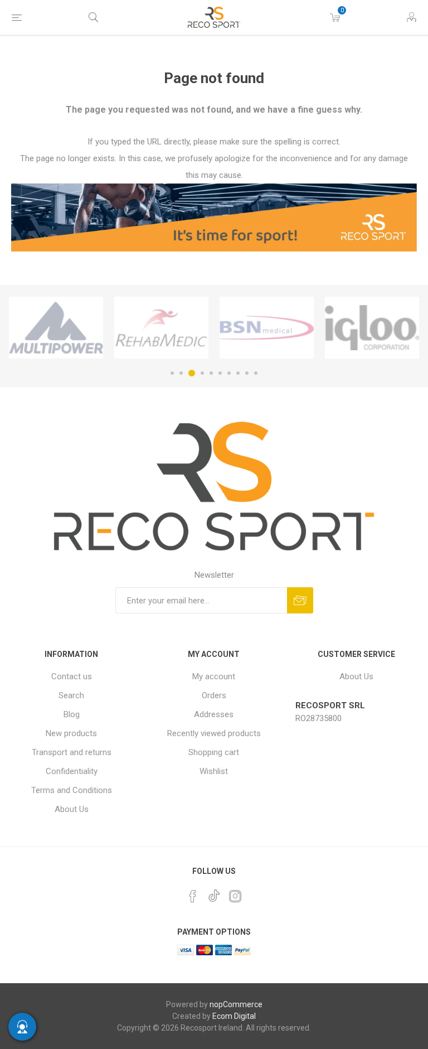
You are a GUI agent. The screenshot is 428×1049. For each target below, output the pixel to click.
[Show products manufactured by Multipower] (56, 328)
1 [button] (172, 373)
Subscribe (300, 600)
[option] (56, 328)
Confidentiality (72, 771)
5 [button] (211, 373)
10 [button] (255, 373)
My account (213, 676)
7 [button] (229, 373)
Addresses (214, 714)
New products (71, 733)
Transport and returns (71, 752)
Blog (72, 714)
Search (71, 695)
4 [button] (202, 373)
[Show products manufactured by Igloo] (372, 328)
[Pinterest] (193, 896)
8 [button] (238, 373)
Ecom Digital (234, 1016)
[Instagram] (235, 896)
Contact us (71, 676)
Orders (214, 695)
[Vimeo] (214, 893)
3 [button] (191, 373)
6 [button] (220, 373)
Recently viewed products (214, 733)
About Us (72, 809)
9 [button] (247, 373)
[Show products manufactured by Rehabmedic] (161, 328)
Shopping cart (213, 752)
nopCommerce (236, 1004)
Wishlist (214, 771)
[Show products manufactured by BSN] (267, 328)
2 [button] (181, 373)
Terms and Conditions (71, 790)
